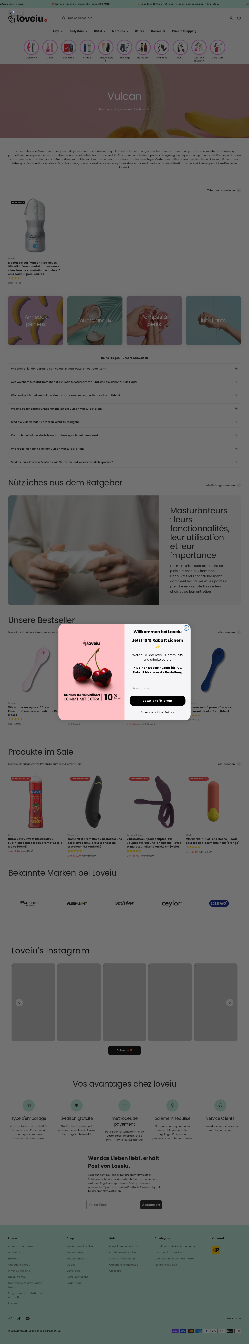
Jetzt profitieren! (157, 701)
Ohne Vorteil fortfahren (157, 712)
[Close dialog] (186, 627)
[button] (16, 12)
